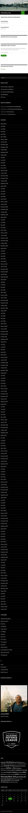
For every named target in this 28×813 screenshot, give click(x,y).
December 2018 (4, 362)
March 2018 (3, 386)
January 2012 (4, 578)
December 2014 (4, 487)
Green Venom (4, 629)
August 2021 (3, 279)
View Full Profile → (5, 716)
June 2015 (3, 471)
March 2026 (3, 136)
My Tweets (3, 69)
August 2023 (3, 217)
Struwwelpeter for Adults (6, 649)
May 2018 (3, 380)
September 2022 (4, 245)
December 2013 (4, 518)
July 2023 (3, 219)
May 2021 (3, 287)
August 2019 (3, 341)
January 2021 (4, 297)
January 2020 (4, 328)
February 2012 (4, 575)
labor (24, 772)
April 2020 (3, 321)
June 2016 (3, 440)
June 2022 (3, 253)
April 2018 (3, 383)
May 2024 (3, 193)
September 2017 (4, 401)
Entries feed (3, 667)
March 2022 (3, 261)
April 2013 (3, 539)
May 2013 (3, 536)
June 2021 (3, 284)
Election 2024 (3, 768)
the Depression (5, 782)
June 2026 (3, 129)
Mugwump (21, 774)
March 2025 (3, 168)
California (12, 763)
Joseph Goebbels (11, 772)
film (14, 768)
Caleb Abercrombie (5, 763)
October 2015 (4, 461)
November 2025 (4, 147)
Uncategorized (4, 655)
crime (17, 763)
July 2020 (3, 313)
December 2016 (4, 425)
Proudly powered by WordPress (7, 811)
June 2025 (3, 160)
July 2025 (3, 157)
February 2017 (4, 419)
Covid (15, 763)
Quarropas (3, 644)
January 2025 (4, 173)
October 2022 (4, 243)
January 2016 (4, 453)
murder (24, 774)
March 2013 (3, 541)
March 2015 (3, 479)
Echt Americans (10, 111)
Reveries (16, 778)
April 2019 (3, 352)
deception (21, 763)
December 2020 (4, 300)
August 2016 (3, 435)
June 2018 (3, 378)
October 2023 (4, 212)
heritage (24, 770)
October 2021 (4, 274)
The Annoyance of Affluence (7, 89)
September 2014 (4, 495)
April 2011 (3, 601)
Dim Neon (3, 623)
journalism (19, 772)
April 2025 (3, 165)
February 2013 (4, 544)
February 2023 (4, 232)
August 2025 (3, 155)
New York (12, 776)
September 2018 (4, 370)
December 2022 (4, 238)
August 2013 (3, 528)
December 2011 (4, 580)
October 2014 (4, 492)
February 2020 (4, 326)
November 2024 (4, 178)
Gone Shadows (4, 21)
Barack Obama (17, 762)
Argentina (3, 762)
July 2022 (3, 251)
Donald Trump (9, 766)
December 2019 (4, 331)
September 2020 (4, 308)
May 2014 (3, 505)
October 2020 (4, 305)
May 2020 (3, 318)
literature (3, 774)
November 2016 (4, 427)
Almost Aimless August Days (7, 86)
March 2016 (3, 448)
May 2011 (3, 598)
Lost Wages (3, 631)
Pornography (4, 642)
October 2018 (4, 367)
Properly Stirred (5, 27)
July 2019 (3, 344)
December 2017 (4, 393)
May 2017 (3, 412)
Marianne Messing (11, 774)
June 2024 (3, 191)
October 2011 (4, 585)
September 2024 (4, 183)
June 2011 (3, 596)
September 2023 (4, 214)
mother (16, 774)
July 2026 (3, 126)
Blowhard (22, 762)
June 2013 (3, 534)
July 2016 (3, 437)
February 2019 (4, 357)
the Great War (11, 782)
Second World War (6, 780)
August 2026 (3, 123)
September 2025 (4, 152)
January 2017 (4, 422)
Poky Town (3, 636)
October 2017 (4, 399)
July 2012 (3, 562)
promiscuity (21, 777)
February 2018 (4, 388)
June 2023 (3, 222)
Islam (5, 772)
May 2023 (3, 225)
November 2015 (4, 458)
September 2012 (4, 557)
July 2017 (3, 406)
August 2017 (3, 404)
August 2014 (3, 497)
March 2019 (3, 354)
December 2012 (4, 549)
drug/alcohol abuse (20, 766)
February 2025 (4, 170)
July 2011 (3, 593)
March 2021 (3, 292)
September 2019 (4, 339)
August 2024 (3, 186)
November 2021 (4, 271)
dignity (2, 766)
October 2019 (4, 336)
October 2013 (4, 523)
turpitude (16, 782)
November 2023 (4, 209)
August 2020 (3, 310)
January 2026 (4, 142)
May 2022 (3, 256)
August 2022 (3, 248)
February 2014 (4, 513)
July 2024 (3, 188)
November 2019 (4, 334)
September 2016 (4, 432)
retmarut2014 (5, 714)
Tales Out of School (5, 652)
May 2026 (3, 131)
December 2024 (4, 175)
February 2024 (4, 201)
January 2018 (4, 391)
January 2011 (4, 609)
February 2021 (4, 295)
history (2, 772)
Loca (6, 774)
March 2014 (3, 510)
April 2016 (3, 445)
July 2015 (3, 469)
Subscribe (4, 55)
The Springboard (4, 94)
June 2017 (3, 409)
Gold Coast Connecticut (6, 770)
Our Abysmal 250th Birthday (7, 92)
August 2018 (3, 373)
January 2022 (4, 266)
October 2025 (4, 149)
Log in (2, 664)
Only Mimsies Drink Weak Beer (14, 106)
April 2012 (3, 570)
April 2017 (3, 414)
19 (10, 798)
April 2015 (3, 476)
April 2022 (3, 258)
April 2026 (3, 134)
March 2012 (3, 572)
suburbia (13, 780)
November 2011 (4, 583)
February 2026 (4, 139)
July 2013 (3, 531)
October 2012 (4, 554)
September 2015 (4, 463)
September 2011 (4, 588)
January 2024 (4, 204)
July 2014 (3, 500)
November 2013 (4, 521)
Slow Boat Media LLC (6, 677)
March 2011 (3, 604)
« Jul (2, 805)
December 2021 (4, 269)
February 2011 (4, 606)
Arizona (9, 762)
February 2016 (4, 450)
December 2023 (4, 206)
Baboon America (4, 621)
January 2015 (4, 484)
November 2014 (4, 489)
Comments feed (4, 669)
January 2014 (4, 515)
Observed (3, 634)
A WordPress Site (6, 13)
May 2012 (3, 567)
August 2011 (3, 591)
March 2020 (3, 323)
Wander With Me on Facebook (9, 36)
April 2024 (3, 196)
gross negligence (17, 770)
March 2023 (3, 230)
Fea (12, 768)
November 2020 (4, 302)
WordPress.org (4, 672)
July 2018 (3, 375)
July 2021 (3, 282)
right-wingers (20, 778)
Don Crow (3, 97)
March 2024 (3, 199)
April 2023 (3, 227)
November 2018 (4, 365)
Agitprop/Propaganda (5, 618)
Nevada (4, 776)
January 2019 (4, 360)
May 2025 (3, 162)
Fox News (18, 768)
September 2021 (4, 277)
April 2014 (3, 508)
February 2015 (4, 482)
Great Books (3, 626)
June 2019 (3, 347)
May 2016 (3, 443)
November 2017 (4, 396)
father (8, 768)
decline (24, 763)
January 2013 (4, 547)
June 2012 (3, 565)
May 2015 (3, 474)
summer (17, 780)
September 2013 (4, 526)
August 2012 (3, 559)
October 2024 (4, 180)
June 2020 (3, 315)
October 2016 (4, 430)
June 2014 (3, 502)
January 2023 (4, 235)
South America (4, 647)
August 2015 (3, 466)
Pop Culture (3, 639)
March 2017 (3, 417)
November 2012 (4, 552)
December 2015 (4, 456)
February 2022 (4, 264)
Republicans (10, 779)
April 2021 (3, 290)
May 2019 (3, 349)
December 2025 (4, 144)
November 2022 (4, 240)
